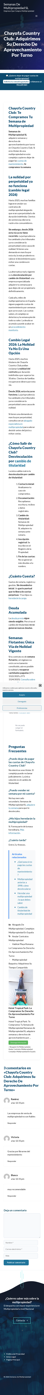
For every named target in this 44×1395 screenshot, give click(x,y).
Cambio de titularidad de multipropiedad (24, 910)
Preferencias (22, 708)
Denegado (22, 701)
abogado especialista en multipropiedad (20, 423)
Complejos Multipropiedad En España (22, 1052)
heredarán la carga (17, 598)
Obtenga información (18, 1043)
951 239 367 (21, 85)
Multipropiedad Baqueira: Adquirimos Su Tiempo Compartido (20, 963)
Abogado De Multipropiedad (20, 1047)
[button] (40, 685)
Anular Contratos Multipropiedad (21, 1049)
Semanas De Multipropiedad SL (16, 6)
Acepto (22, 695)
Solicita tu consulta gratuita (16, 82)
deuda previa (17, 618)
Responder (11, 1123)
